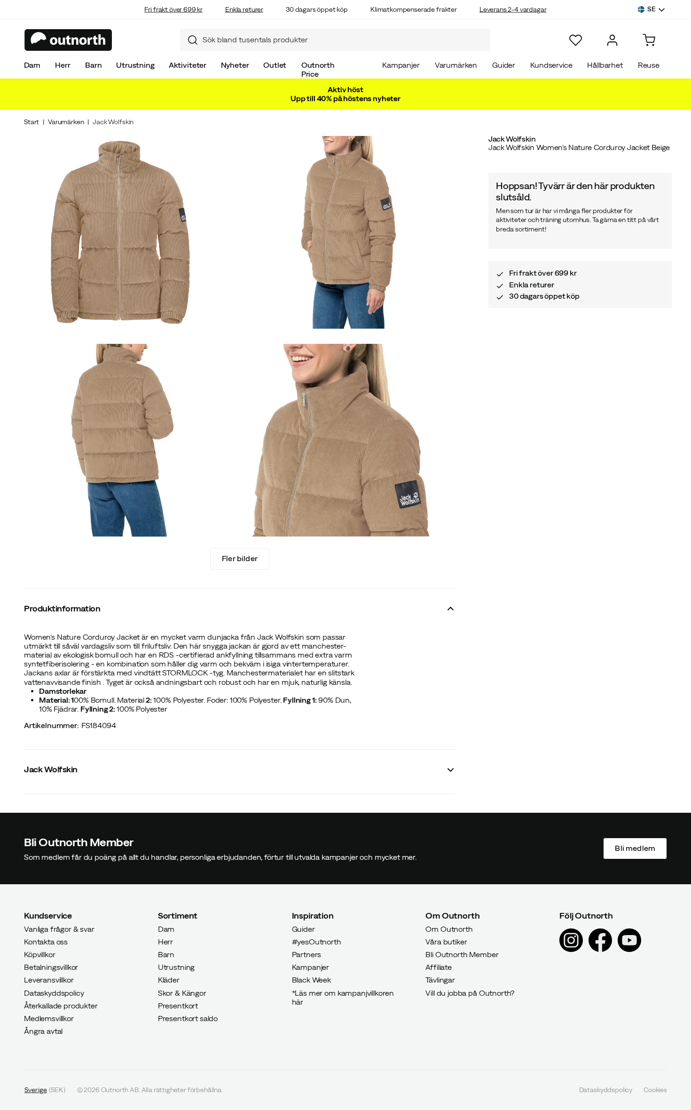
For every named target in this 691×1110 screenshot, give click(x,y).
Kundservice (551, 65)
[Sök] (189, 40)
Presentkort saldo (188, 1018)
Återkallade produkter (61, 1005)
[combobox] (335, 40)
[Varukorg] (648, 40)
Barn (93, 65)
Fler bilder (240, 558)
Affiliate (438, 967)
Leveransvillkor (49, 979)
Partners (307, 954)
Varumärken (456, 65)
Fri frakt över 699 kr (173, 9)
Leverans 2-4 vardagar (513, 9)
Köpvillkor (39, 954)
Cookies (655, 1090)
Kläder (169, 979)
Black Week (311, 979)
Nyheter (235, 65)
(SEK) (44, 1090)
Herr (62, 65)
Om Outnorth (448, 928)
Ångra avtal (43, 1031)
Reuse (649, 65)
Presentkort (178, 1005)
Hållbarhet (604, 65)
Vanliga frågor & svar (59, 928)
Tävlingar (440, 979)
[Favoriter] (575, 40)
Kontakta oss (46, 941)
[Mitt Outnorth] (612, 40)
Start (31, 122)
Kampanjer (401, 65)
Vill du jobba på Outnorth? (469, 992)
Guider (503, 65)
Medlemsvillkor (49, 1018)
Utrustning (135, 65)
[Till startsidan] (68, 40)
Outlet (274, 65)
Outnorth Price (318, 69)
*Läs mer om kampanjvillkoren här (343, 997)
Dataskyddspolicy (54, 992)
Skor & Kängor (182, 992)
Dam (32, 65)
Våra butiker (446, 941)
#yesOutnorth (316, 941)
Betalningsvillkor (51, 967)
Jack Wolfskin (113, 122)
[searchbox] (344, 40)
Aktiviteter (187, 65)
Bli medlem (635, 848)
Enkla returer (244, 9)
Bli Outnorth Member (461, 954)
